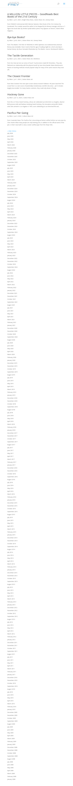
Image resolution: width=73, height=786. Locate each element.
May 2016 (10, 488)
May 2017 (10, 453)
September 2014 (12, 546)
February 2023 (11, 252)
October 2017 (11, 439)
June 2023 (10, 241)
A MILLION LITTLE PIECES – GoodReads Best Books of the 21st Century (32, 15)
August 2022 (11, 270)
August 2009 (11, 724)
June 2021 (10, 311)
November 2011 (12, 645)
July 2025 (10, 168)
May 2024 (10, 209)
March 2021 (11, 319)
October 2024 (11, 194)
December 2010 (12, 677)
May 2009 (10, 733)
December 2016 (12, 468)
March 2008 (11, 773)
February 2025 (11, 183)
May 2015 (10, 523)
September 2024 (12, 197)
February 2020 (11, 357)
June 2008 (10, 765)
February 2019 (11, 392)
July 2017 (10, 447)
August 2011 (11, 654)
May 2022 (10, 279)
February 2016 (11, 497)
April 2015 (10, 526)
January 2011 (11, 674)
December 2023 (12, 223)
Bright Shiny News (27, 20)
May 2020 (10, 348)
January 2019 (11, 395)
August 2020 (11, 340)
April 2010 (10, 701)
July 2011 (10, 657)
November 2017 (12, 436)
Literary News (49, 20)
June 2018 (10, 415)
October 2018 (11, 404)
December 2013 (12, 573)
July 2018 (10, 413)
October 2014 (11, 543)
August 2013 (11, 584)
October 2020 (11, 334)
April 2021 (10, 316)
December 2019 (12, 363)
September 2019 (12, 372)
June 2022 (10, 276)
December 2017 (12, 433)
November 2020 (12, 331)
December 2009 (12, 712)
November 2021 (12, 296)
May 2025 (10, 174)
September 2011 (12, 651)
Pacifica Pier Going (17, 113)
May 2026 (10, 139)
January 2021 (11, 325)
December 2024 (12, 188)
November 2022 (12, 261)
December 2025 (12, 153)
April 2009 (10, 735)
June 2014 (10, 555)
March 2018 (11, 424)
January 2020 (11, 360)
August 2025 (11, 165)
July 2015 (10, 517)
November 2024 (12, 191)
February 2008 (11, 776)
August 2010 (11, 689)
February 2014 (11, 567)
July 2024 (10, 203)
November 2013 (12, 576)
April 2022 (10, 282)
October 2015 (11, 509)
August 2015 (11, 514)
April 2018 (10, 421)
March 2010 (11, 704)
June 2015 (10, 520)
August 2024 (11, 200)
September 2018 (12, 407)
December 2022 (12, 258)
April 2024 (10, 212)
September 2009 (12, 721)
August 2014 (11, 549)
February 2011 (11, 672)
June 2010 (10, 695)
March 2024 (11, 215)
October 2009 (11, 718)
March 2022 (11, 284)
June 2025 (10, 171)
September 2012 (12, 616)
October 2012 (11, 613)
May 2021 (10, 314)
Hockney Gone (15, 94)
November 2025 (12, 156)
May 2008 (10, 768)
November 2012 (12, 610)
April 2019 (10, 386)
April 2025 (10, 177)
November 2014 (12, 541)
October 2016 (11, 474)
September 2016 (12, 477)
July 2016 (10, 482)
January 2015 (11, 535)
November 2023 (12, 226)
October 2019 (11, 369)
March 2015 (11, 529)
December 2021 (12, 293)
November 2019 (12, 366)
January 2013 (11, 605)
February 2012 (11, 637)
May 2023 (10, 244)
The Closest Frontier (18, 76)
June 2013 (10, 590)
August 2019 (11, 375)
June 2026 (10, 136)
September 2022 (12, 267)
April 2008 (10, 770)
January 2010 (11, 709)
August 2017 (11, 445)
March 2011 (11, 669)
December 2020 (12, 328)
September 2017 (12, 442)
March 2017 (11, 459)
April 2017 (10, 456)
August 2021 (11, 305)
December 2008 (12, 747)
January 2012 (11, 639)
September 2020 (12, 337)
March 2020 (11, 354)
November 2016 (12, 471)
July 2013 (10, 587)
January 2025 (11, 186)
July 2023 (10, 238)
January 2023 (11, 255)
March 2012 (11, 634)
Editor (11, 20)
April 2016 (10, 491)
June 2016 (10, 485)
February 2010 (11, 706)
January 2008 (11, 779)
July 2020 (10, 343)
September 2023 (12, 232)
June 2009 (10, 730)
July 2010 (10, 692)
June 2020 (10, 346)
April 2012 (10, 631)
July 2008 (10, 762)
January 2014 (11, 570)
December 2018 (12, 398)
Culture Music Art (39, 20)
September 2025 (12, 162)
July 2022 (10, 273)
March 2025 (11, 180)
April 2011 (10, 666)
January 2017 (11, 465)
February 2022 (11, 287)
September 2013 (12, 581)
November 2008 (12, 750)
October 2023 (11, 229)
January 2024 (11, 220)
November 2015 (12, 506)
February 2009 (11, 741)
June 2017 (10, 450)
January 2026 (11, 151)
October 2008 (11, 753)
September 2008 (12, 756)
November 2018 (12, 401)
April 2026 (10, 142)
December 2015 (12, 503)
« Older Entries (11, 131)
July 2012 (10, 622)
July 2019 (10, 378)
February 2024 (11, 218)
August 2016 (11, 479)
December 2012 (12, 607)
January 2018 (11, 430)
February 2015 (11, 532)
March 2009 (11, 738)
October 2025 (11, 159)
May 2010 (10, 698)
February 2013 (11, 602)
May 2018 (10, 418)
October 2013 (11, 578)
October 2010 (11, 683)
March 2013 (11, 599)
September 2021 (12, 302)
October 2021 (11, 299)
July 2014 (10, 552)
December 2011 (12, 642)
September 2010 (12, 686)
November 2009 (12, 715)
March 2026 (11, 145)
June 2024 (10, 206)
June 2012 (10, 625)
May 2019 (10, 383)
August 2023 (11, 235)
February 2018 (11, 427)
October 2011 (11, 648)
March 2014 (11, 564)
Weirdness (36, 59)
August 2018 (11, 410)
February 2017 (11, 462)
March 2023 (11, 250)
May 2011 (10, 663)
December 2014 (12, 538)
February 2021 (11, 322)
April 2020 (10, 351)
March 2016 (11, 494)
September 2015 (12, 511)
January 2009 (11, 744)
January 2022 (11, 290)
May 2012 (10, 628)
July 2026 (10, 133)
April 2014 (10, 561)
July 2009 (10, 727)
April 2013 (10, 596)
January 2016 (11, 500)
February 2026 (11, 148)
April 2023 (10, 247)
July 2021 (10, 308)
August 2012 (11, 619)
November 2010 (12, 680)
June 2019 (10, 380)
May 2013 (10, 593)
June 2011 (10, 660)
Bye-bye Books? (16, 37)
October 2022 (11, 264)
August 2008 (11, 759)
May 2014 (10, 558)
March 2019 (11, 389)
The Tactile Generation (20, 55)
